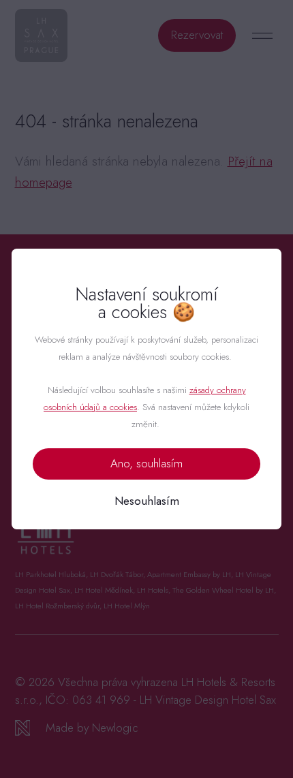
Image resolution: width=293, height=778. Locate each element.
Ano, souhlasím (146, 463)
